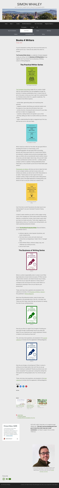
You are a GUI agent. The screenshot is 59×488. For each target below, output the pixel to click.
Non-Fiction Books (38, 23)
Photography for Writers (22, 169)
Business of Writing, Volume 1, (37, 292)
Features (15, 34)
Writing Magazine (29, 293)
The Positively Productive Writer (28, 227)
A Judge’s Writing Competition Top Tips (26, 417)
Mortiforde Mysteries (26, 23)
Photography (24, 27)
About (11, 23)
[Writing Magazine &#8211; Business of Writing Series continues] (31, 402)
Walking (43, 34)
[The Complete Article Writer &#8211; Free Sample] (21, 402)
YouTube (32, 27)
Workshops (49, 30)
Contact (18, 23)
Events (38, 30)
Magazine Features (49, 23)
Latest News (26, 30)
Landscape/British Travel (29, 34)
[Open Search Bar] (37, 27)
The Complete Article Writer (23, 89)
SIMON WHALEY (29, 4)
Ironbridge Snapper (21, 416)
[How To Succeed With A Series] (42, 402)
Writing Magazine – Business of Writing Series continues (30, 406)
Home (6, 23)
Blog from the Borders (12, 30)
